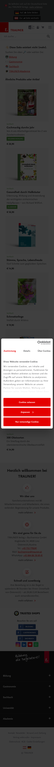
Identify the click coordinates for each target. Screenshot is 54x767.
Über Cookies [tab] (44, 351)
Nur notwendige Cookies (27, 421)
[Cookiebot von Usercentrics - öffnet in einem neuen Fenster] (38, 343)
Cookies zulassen (27, 402)
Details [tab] (26, 351)
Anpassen (25, 412)
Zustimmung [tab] (10, 351)
